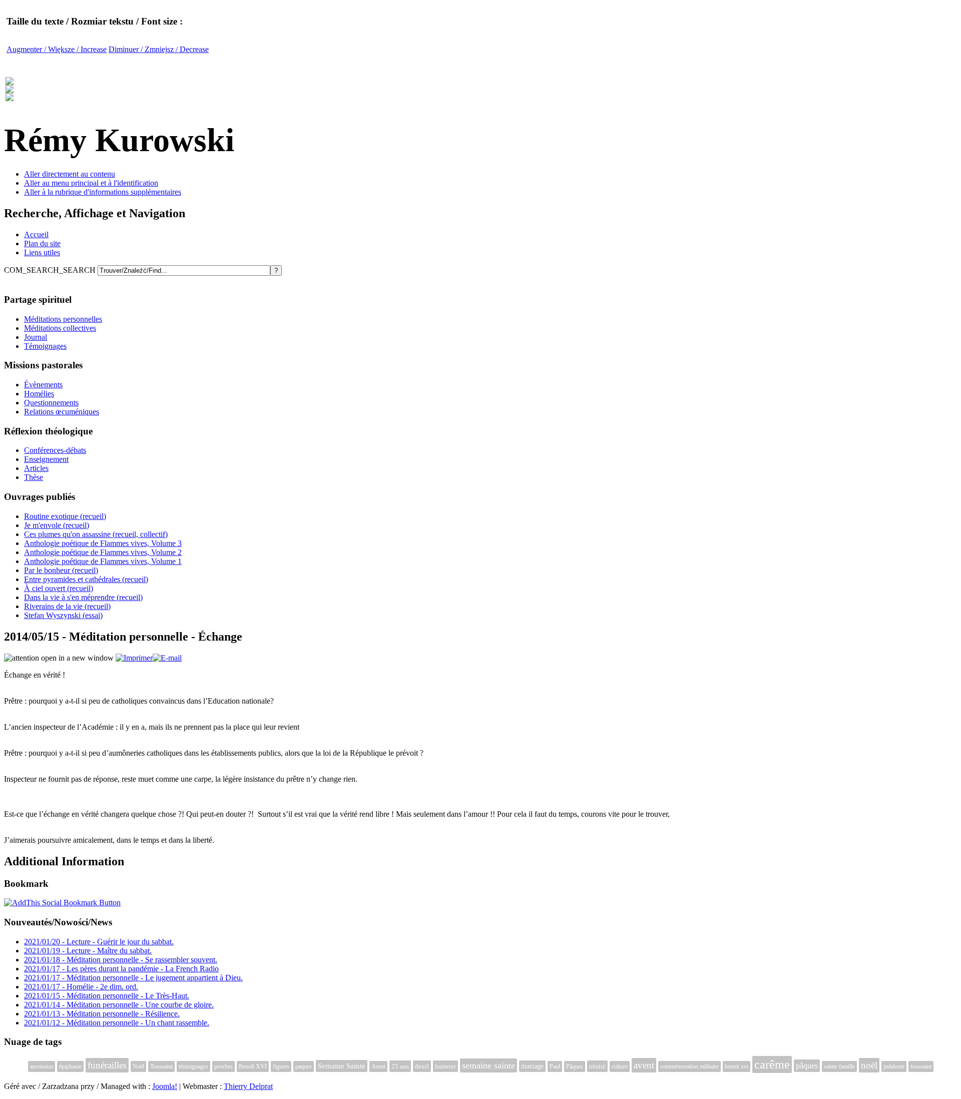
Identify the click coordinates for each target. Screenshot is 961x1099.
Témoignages (45, 346)
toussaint (920, 1066)
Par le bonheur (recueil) (61, 570)
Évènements (43, 384)
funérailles (107, 1065)
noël (869, 1065)
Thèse (33, 477)
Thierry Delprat (248, 1086)
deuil (422, 1066)
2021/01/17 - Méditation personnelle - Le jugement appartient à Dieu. (133, 977)
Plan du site (42, 243)
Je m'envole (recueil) (56, 525)
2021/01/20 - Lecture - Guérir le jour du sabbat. (99, 941)
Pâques (574, 1066)
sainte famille (839, 1066)
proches (223, 1066)
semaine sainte (488, 1065)
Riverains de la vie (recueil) (67, 606)
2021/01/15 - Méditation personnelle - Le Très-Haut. (106, 995)
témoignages (193, 1066)
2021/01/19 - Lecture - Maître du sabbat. (88, 950)
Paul (555, 1066)
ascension (41, 1066)
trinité (597, 1066)
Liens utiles (42, 252)
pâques (807, 1065)
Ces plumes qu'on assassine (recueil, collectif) (96, 534)
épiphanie (70, 1066)
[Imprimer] (134, 658)
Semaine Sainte (341, 1066)
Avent (378, 1066)
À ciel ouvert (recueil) (58, 588)
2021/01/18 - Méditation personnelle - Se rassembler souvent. (120, 959)
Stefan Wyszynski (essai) (63, 615)
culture (620, 1066)
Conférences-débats (55, 450)
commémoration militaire (689, 1066)
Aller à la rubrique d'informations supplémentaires (102, 192)
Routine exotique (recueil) (65, 516)
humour (445, 1066)
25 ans (400, 1066)
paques (303, 1066)
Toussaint (161, 1066)
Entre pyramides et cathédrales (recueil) (86, 579)
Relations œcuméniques (61, 411)
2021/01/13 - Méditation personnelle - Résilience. (102, 1013)
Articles (36, 468)
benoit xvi (736, 1066)
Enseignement (46, 459)
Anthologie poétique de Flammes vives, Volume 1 (103, 561)
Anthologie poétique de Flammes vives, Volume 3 (103, 543)
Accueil (36, 234)
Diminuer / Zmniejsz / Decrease (159, 49)
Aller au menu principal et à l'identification (91, 183)
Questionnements (51, 402)
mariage (532, 1066)
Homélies (39, 393)
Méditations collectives (60, 328)
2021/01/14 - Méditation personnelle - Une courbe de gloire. (119, 1004)
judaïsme (893, 1066)
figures (281, 1066)
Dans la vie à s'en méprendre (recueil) (83, 597)
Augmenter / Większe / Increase (57, 49)
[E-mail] (167, 658)
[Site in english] (10, 96)
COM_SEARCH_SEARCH (51, 270)
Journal (35, 337)
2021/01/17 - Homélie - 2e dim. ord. (81, 986)
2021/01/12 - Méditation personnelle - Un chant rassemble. (116, 1022)
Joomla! (164, 1086)
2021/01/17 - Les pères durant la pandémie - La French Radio (121, 968)
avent (644, 1065)
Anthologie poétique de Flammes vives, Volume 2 (103, 552)
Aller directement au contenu (69, 174)
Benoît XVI (253, 1066)
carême (772, 1064)
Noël (138, 1066)
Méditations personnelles (63, 319)
